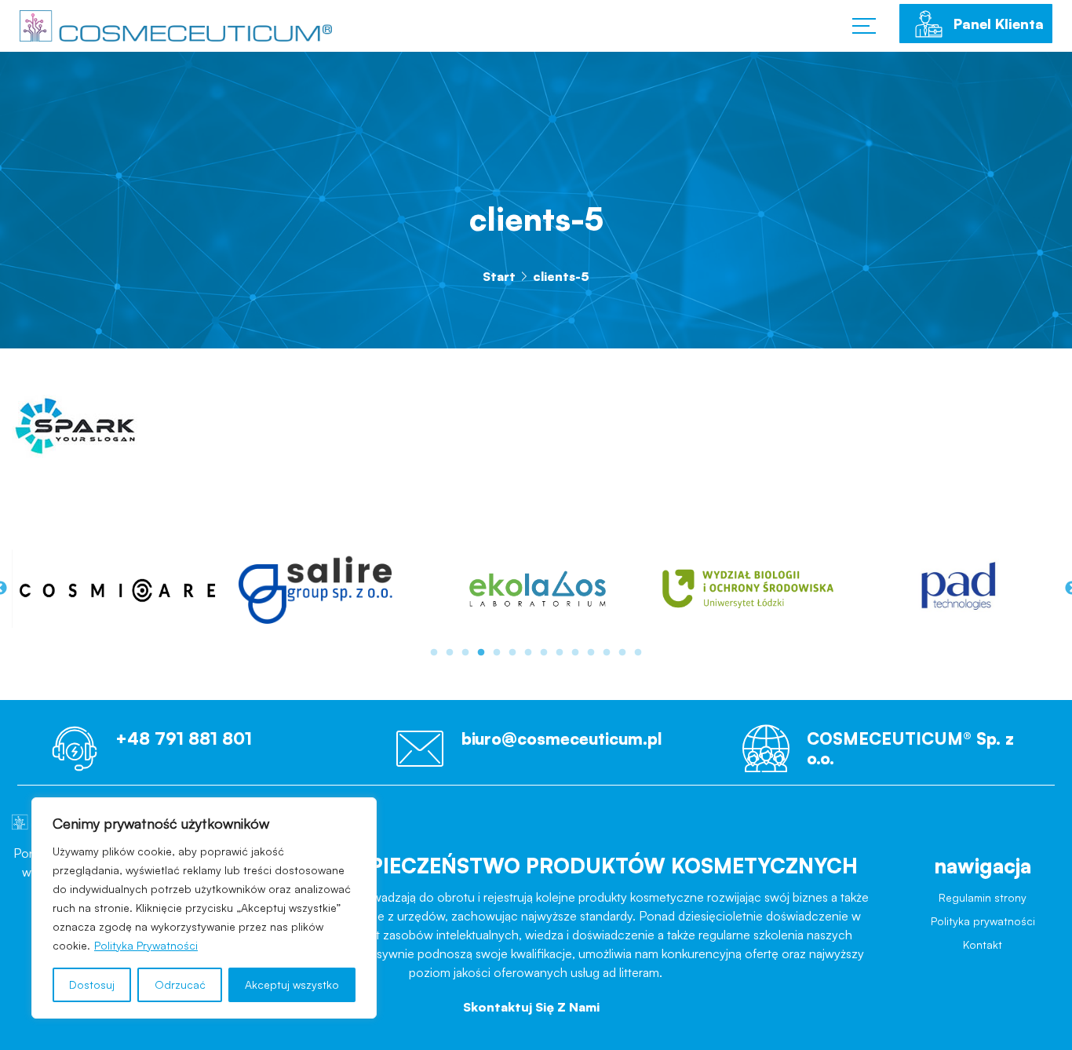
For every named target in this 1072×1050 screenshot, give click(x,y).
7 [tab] (528, 653)
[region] (204, 908)
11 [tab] (591, 653)
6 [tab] (512, 653)
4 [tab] (481, 653)
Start (499, 276)
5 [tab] (497, 653)
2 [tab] (450, 653)
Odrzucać (180, 984)
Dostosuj (92, 984)
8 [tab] (544, 653)
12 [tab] (606, 653)
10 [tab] (575, 653)
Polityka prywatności (983, 929)
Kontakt (982, 957)
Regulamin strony (983, 901)
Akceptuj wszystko (292, 984)
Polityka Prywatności (146, 945)
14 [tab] (638, 653)
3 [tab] (465, 653)
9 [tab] (559, 653)
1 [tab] (434, 653)
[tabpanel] (194, 588)
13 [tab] (622, 653)
